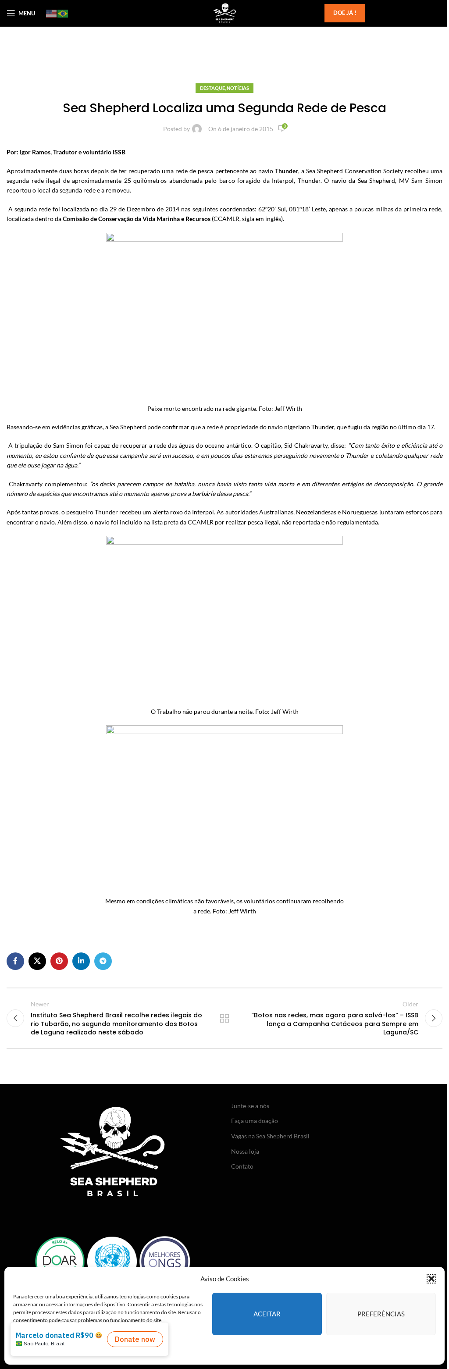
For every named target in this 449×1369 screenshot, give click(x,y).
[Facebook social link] (15, 961)
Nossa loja (245, 1151)
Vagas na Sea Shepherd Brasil (270, 1136)
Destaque (212, 88)
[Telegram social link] (103, 961)
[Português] (63, 13)
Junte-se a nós (250, 1105)
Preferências (381, 1314)
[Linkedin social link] (81, 961)
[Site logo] (224, 12)
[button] (431, 1278)
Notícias (238, 88)
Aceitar (267, 1314)
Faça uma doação (254, 1120)
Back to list (224, 1018)
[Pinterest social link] (59, 961)
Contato (242, 1166)
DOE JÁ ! (344, 12)
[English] (51, 13)
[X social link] (37, 961)
